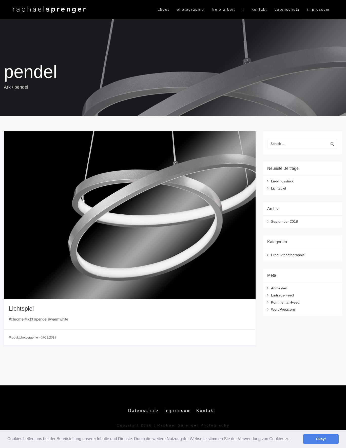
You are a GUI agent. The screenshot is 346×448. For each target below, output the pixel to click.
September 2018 (284, 221)
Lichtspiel (21, 308)
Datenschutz (287, 9)
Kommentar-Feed (285, 302)
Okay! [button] (321, 439)
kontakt (259, 9)
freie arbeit (223, 9)
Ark (7, 87)
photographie (190, 9)
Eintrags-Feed (282, 295)
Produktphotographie (23, 337)
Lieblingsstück (282, 181)
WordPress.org (283, 309)
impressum (318, 9)
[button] (292, 439)
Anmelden (279, 288)
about (163, 9)
